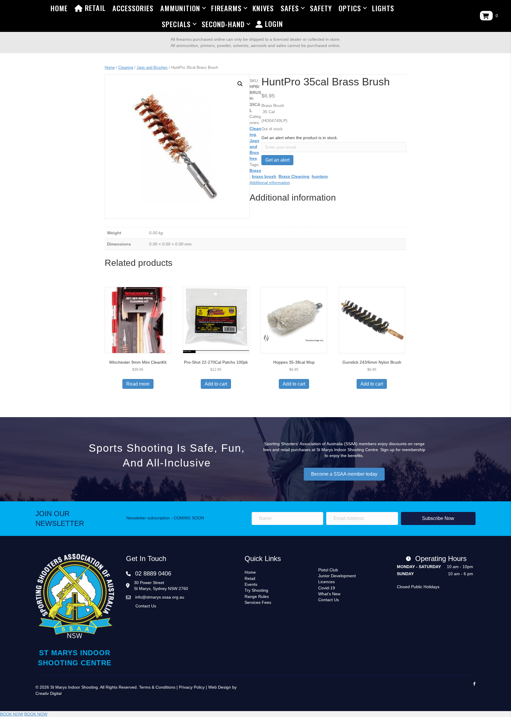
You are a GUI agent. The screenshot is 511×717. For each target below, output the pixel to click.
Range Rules (257, 596)
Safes (290, 8)
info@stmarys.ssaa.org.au (159, 597)
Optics (350, 8)
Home (59, 8)
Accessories (132, 8)
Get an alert (277, 159)
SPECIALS (176, 24)
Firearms (226, 8)
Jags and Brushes (152, 67)
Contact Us (145, 606)
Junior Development (337, 575)
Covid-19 (326, 588)
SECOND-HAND (223, 24)
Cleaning (125, 67)
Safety (321, 8)
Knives (263, 8)
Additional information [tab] (270, 182)
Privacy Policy (192, 687)
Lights (383, 8)
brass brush (264, 176)
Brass (255, 170)
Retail (94, 7)
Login (273, 23)
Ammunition (180, 8)
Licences (326, 581)
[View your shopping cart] (486, 15)
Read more (138, 383)
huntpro (320, 176)
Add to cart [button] (216, 383)
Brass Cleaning (294, 176)
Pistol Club (328, 570)
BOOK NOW (11, 714)
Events (251, 584)
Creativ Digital (48, 693)
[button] (240, 84)
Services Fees (258, 602)
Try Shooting (256, 590)
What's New (329, 593)
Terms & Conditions (157, 687)
